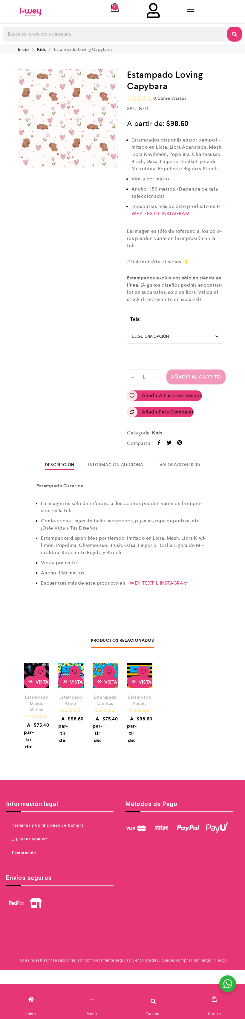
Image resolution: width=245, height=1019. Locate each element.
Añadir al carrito (196, 377)
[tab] (60, 464)
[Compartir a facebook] (159, 443)
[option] (68, 118)
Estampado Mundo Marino (36, 703)
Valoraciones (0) (180, 464)
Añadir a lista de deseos (172, 395)
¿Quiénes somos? (29, 839)
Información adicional (117, 464)
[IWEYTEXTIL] (31, 11)
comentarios (169, 98)
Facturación (24, 853)
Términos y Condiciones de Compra (48, 825)
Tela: (135, 319)
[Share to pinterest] (180, 443)
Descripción (59, 464)
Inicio (23, 49)
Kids (41, 49)
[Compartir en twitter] (169, 443)
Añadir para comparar (168, 412)
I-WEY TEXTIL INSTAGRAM (157, 583)
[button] (153, 1001)
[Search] (234, 34)
